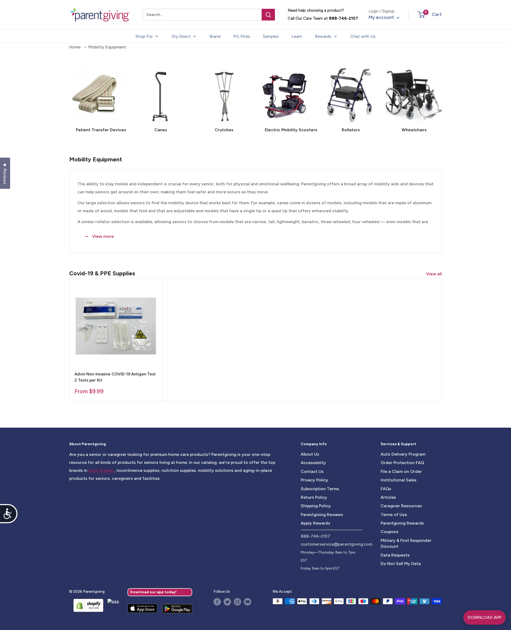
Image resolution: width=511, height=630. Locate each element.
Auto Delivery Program (403, 454)
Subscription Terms (320, 488)
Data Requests (395, 555)
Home (75, 47)
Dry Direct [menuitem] (181, 36)
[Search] (268, 15)
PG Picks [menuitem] (241, 36)
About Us (310, 454)
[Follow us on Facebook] (217, 602)
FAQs (386, 488)
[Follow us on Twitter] (227, 602)
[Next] (441, 98)
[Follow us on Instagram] (237, 602)
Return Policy (314, 497)
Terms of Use (394, 514)
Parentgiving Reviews (322, 514)
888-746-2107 (343, 18)
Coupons (389, 531)
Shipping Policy (316, 505)
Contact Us (312, 471)
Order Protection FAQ (402, 462)
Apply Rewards (315, 523)
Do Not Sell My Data (401, 563)
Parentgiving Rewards (402, 523)
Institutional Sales (399, 479)
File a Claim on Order (401, 471)
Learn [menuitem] (296, 36)
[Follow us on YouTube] (247, 602)
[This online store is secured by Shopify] (86, 605)
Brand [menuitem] (214, 36)
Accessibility (313, 462)
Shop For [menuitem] (144, 36)
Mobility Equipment (107, 47)
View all (434, 273)
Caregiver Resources (401, 505)
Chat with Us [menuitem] (363, 36)
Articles (388, 497)
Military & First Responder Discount (406, 543)
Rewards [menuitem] (323, 36)
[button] (421, 14)
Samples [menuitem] (271, 36)
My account (382, 17)
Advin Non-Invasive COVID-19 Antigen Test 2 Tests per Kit (115, 377)
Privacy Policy (314, 479)
